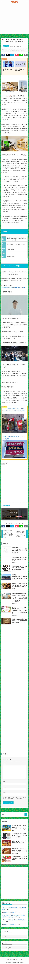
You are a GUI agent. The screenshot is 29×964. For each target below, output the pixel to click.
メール (4, 787)
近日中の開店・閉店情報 (8, 912)
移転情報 (4, 46)
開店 (8, 46)
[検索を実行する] (25, 814)
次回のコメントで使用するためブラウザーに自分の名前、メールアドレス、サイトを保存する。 (15, 798)
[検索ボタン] (27, 1)
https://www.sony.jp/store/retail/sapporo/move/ (13, 287)
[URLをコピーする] (26, 55)
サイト (4, 792)
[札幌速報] (14, 1)
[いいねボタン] (3, 464)
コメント (5, 764)
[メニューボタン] (1, 1)
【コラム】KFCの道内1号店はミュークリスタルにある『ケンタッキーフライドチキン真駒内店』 (14, 411)
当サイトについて (19, 959)
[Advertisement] (14, 19)
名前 (4, 781)
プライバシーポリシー (10, 959)
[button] (3, 55)
